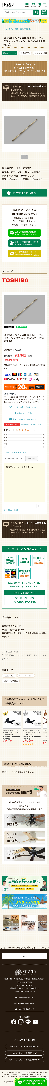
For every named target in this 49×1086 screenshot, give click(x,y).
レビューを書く (13, 509)
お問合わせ (27, 5)
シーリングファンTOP (10, 29)
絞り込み (32, 458)
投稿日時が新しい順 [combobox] (12, 458)
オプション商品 (41, 53)
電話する (33, 5)
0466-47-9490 (26, 602)
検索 (36, 11)
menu (24, 956)
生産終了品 (25, 53)
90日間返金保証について (32, 424)
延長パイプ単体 (11, 681)
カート (40, 5)
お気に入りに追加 (24, 413)
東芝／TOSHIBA (25, 29)
